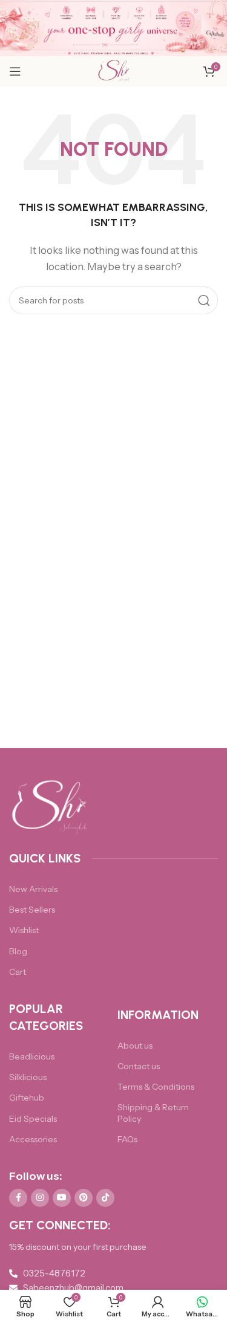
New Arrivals (33, 889)
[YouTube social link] (62, 1198)
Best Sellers (32, 909)
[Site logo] (114, 70)
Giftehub (26, 1097)
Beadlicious (31, 1056)
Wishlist (24, 930)
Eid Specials (33, 1118)
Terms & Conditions (155, 1086)
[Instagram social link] (40, 1198)
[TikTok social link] (105, 1198)
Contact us (138, 1066)
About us (135, 1045)
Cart (17, 971)
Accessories (33, 1139)
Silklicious (28, 1077)
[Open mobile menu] (15, 71)
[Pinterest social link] (83, 1198)
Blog (18, 951)
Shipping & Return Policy (153, 1113)
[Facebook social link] (18, 1198)
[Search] (204, 300)
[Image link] (50, 807)
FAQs (127, 1139)
